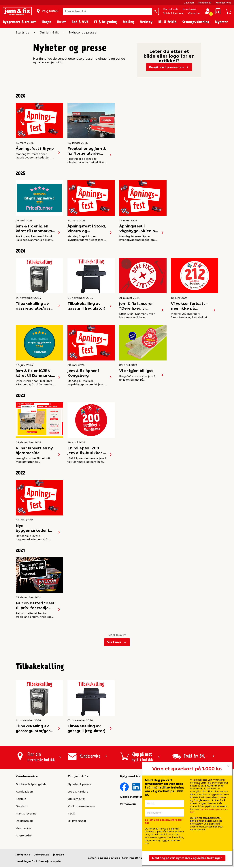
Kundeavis (189, 9)
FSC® (71, 813)
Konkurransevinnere (81, 806)
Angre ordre (24, 835)
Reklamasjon (24, 821)
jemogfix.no (23, 854)
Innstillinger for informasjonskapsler (39, 861)
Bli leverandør (77, 821)
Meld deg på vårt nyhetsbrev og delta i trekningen (187, 858)
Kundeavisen (24, 791)
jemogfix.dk (42, 854)
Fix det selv (170, 9)
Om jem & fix (76, 799)
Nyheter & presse (79, 784)
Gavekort (189, 2)
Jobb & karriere (173, 13)
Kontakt (21, 799)
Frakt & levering (26, 813)
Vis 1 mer (114, 642)
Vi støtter (194, 13)
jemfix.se (58, 854)
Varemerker (23, 828)
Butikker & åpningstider (32, 784)
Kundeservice (223, 2)
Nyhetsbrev (205, 2)
